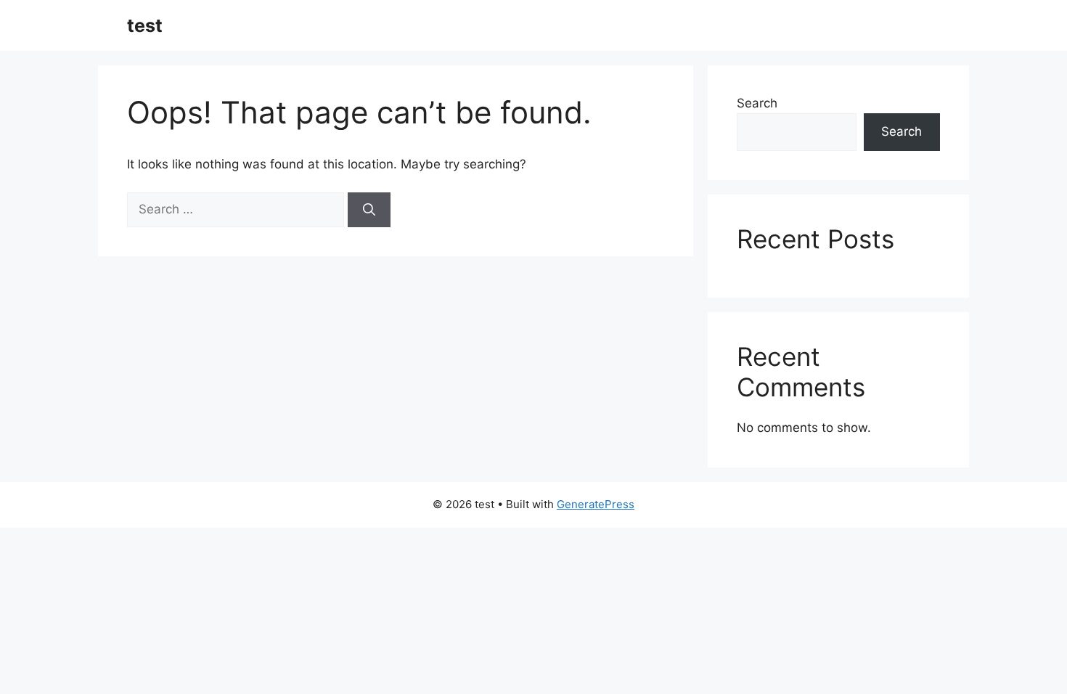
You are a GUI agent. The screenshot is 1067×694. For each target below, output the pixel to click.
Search (757, 103)
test (145, 25)
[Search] (369, 209)
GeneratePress (595, 504)
